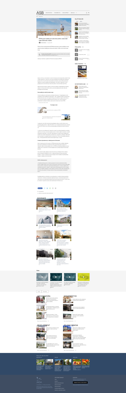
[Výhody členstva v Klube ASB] (39, 54)
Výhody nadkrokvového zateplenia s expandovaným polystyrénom (83, 87)
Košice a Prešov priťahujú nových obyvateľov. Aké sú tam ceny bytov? (52, 329)
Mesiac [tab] (81, 21)
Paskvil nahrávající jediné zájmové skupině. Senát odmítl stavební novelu (49, 367)
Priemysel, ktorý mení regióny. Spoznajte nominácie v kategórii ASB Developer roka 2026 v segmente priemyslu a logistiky (56, 285)
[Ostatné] (76, 13)
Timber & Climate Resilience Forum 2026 (84, 59)
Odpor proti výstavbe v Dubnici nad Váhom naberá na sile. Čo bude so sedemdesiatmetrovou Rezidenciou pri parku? (84, 28)
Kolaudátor (45, 291)
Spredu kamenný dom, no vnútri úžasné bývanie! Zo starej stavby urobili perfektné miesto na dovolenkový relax (58, 368)
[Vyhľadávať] (89, 13)
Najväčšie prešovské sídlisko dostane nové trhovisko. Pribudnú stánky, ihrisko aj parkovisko (84, 37)
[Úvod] (40, 12)
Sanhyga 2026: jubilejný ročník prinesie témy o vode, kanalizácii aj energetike (84, 96)
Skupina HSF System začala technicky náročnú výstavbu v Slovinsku (78, 315)
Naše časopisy (79, 63)
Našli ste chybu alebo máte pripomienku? (46, 193)
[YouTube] (50, 188)
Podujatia (78, 47)
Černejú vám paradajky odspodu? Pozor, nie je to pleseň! (85, 366)
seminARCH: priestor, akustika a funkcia (84, 50)
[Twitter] (44, 188)
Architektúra (49, 12)
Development (66, 12)
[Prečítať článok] (42, 277)
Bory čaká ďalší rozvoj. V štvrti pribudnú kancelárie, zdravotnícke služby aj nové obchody (52, 345)
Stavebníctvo (57, 12)
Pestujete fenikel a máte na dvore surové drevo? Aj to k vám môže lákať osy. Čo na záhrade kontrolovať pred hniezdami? (67, 368)
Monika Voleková (43, 42)
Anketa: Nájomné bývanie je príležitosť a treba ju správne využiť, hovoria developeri (51, 337)
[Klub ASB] (86, 13)
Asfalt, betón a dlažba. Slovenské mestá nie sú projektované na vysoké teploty (78, 329)
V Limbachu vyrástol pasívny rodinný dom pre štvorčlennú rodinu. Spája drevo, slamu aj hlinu (84, 41)
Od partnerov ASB (80, 84)
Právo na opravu (58, 386)
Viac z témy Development (42, 350)
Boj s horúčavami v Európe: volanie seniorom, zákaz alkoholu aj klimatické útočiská (79, 345)
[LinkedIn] (47, 188)
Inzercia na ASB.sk (58, 384)
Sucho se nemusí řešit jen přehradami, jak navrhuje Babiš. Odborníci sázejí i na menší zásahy (40, 367)
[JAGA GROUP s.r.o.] (39, 379)
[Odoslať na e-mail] (53, 188)
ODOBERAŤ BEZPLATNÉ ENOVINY (80, 382)
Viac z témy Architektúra (42, 321)
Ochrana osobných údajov (59, 388)
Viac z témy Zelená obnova (69, 350)
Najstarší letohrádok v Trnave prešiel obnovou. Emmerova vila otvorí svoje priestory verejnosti (52, 315)
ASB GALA (73, 12)
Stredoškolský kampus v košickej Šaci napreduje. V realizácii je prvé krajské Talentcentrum (52, 307)
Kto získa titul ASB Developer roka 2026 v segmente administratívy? (69, 283)
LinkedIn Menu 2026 (82, 54)
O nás (56, 379)
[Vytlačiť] (55, 188)
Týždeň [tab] (77, 21)
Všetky (39, 291)
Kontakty (56, 381)
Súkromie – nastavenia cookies (60, 390)
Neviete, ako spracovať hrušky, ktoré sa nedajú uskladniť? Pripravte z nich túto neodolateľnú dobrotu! (77, 367)
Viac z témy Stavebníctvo (68, 321)
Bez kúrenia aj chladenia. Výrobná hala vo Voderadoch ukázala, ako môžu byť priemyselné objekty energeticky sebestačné (83, 24)
